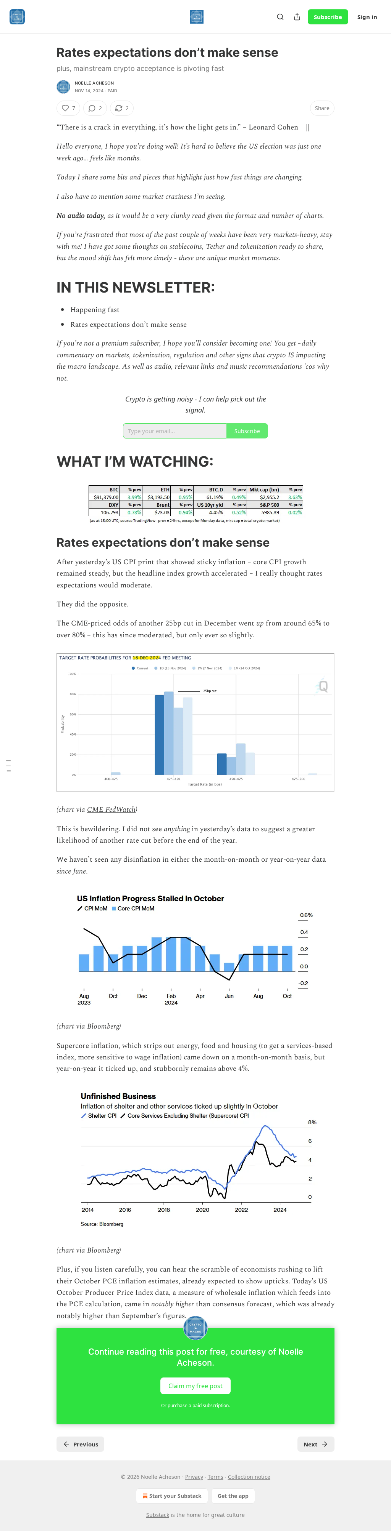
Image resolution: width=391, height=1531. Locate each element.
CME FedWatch (111, 809)
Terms (215, 1476)
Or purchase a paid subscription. (195, 1405)
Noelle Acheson (94, 83)
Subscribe (328, 17)
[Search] (280, 16)
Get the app (233, 1495)
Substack (157, 1514)
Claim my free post (195, 1386)
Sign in (367, 17)
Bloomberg (103, 1026)
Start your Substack (175, 1495)
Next (311, 1444)
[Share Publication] (297, 16)
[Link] (46, 287)
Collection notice (249, 1476)
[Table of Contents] (8, 766)
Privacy (194, 1476)
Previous (85, 1444)
